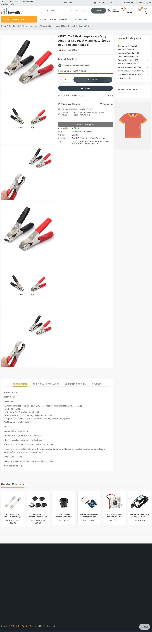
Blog (54, 19)
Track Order (81, 19)
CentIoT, (76, 138)
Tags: (60, 142)
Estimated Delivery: (70, 109)
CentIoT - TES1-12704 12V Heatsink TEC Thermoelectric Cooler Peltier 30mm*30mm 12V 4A (139, 516)
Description (20, 384)
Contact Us (66, 19)
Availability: (63, 128)
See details (9, 4)
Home (44, 19)
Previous (7, 509)
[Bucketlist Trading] (11, 11)
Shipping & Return (75, 384)
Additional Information (46, 384)
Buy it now (85, 88)
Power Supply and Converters (93, 138)
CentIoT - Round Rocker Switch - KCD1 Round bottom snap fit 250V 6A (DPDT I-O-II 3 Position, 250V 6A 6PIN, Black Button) (38, 516)
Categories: (63, 138)
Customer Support (143, 3)
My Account (128, 3)
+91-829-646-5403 (105, 3)
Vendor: (61, 135)
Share (110, 95)
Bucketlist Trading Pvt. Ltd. (25, 626)
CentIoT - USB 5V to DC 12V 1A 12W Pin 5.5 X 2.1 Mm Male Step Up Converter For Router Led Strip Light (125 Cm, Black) (114, 516)
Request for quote (85, 125)
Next (145, 509)
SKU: (60, 132)
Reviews (96, 384)
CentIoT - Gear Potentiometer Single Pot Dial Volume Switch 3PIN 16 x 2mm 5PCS (12, 516)
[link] (20, 495)
